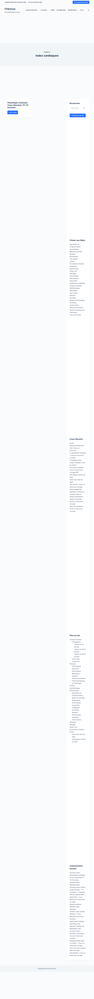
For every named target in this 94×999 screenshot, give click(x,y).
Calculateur (74, 259)
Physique (44, 10)
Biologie (72, 254)
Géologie (73, 273)
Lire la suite (13, 112)
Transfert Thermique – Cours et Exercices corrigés (77, 936)
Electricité (73, 266)
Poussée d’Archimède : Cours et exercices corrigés (77, 953)
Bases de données (76, 252)
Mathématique (61, 10)
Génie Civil (73, 727)
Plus (81, 10)
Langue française (31, 10)
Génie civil (73, 271)
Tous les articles (75, 315)
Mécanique (73, 290)
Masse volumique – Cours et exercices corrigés (76, 501)
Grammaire (76, 659)
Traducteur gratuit (78, 115)
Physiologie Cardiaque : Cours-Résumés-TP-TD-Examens (18, 105)
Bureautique (74, 256)
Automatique (74, 249)
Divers (72, 732)
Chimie (52, 10)
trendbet (73, 882)
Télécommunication (76, 307)
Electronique (74, 269)
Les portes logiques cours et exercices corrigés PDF (76, 470)
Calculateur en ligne (35, 2)
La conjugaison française (81, 2)
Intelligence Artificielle (77, 283)
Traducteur (75, 661)
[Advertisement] (47, 29)
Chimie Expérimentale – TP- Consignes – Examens (77, 889)
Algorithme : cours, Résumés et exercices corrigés (77, 899)
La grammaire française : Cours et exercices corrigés (78, 455)
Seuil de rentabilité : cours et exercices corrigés (76, 508)
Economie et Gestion (77, 264)
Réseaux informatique (77, 300)
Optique (72, 295)
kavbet (72, 921)
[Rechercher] (88, 10)
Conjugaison (76, 642)
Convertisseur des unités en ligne (15, 2)
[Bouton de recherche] (84, 108)
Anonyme (73, 887)
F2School (10, 9)
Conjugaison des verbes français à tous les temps (77, 462)
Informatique (72, 10)
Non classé (73, 293)
